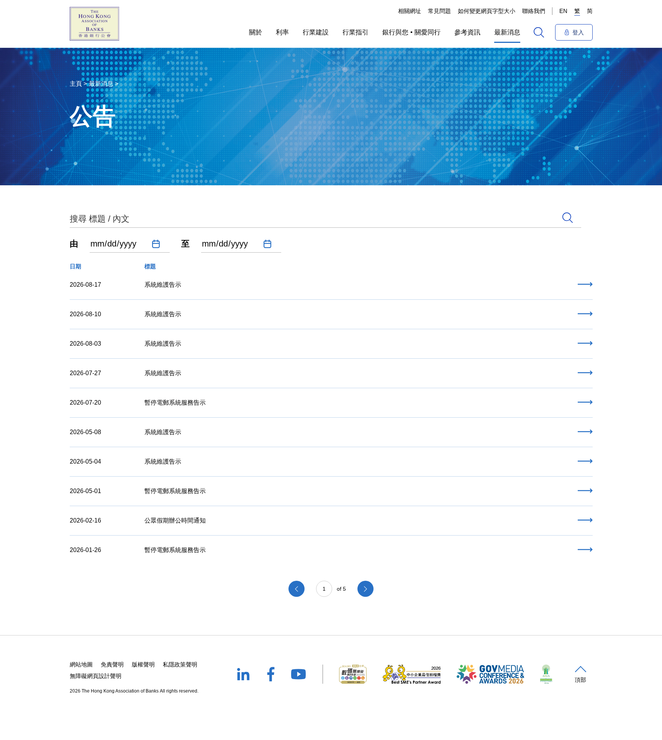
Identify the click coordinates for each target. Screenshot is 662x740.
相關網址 (409, 11)
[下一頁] (365, 589)
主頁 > (78, 83)
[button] (255, 32)
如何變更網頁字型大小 (486, 11)
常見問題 (439, 11)
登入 (578, 32)
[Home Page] (94, 24)
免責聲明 (112, 664)
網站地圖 (81, 664)
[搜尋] (539, 32)
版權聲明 (143, 664)
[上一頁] (296, 589)
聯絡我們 (533, 11)
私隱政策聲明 (180, 664)
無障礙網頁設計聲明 (95, 676)
